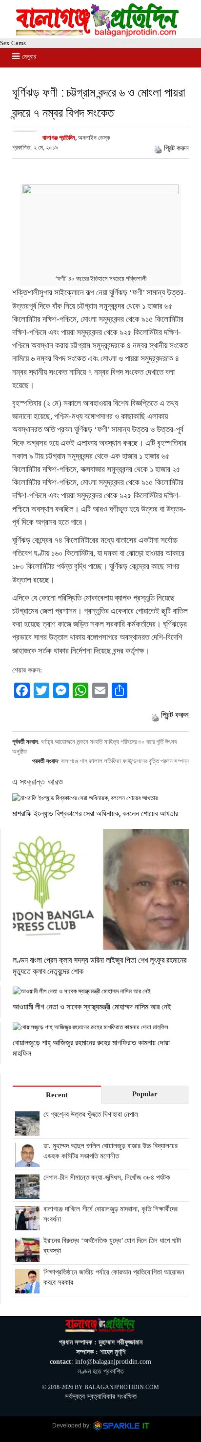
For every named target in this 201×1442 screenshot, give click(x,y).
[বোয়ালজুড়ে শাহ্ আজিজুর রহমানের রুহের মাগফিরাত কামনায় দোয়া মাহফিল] (101, 1027)
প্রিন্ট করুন (176, 148)
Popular (145, 1094)
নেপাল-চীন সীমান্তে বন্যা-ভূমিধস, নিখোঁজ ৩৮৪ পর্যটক (106, 1177)
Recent (57, 1095)
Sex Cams (13, 43)
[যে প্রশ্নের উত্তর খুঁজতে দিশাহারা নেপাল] (27, 1130)
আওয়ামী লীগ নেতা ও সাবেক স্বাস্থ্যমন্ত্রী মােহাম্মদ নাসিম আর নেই (92, 1006)
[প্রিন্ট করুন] (158, 148)
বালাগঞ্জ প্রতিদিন (58, 137)
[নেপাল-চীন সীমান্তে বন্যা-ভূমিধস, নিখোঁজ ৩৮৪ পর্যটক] (27, 1193)
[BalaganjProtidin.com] (98, 34)
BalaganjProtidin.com (121, 1387)
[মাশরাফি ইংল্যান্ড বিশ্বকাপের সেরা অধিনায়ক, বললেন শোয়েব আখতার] (100, 798)
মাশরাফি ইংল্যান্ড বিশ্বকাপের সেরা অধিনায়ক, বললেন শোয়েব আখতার (95, 813)
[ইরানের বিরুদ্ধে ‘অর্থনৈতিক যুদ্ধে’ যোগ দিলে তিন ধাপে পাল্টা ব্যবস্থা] (27, 1256)
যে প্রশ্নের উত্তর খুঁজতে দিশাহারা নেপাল (90, 1114)
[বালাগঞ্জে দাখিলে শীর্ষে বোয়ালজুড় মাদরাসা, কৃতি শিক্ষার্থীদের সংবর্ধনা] (27, 1225)
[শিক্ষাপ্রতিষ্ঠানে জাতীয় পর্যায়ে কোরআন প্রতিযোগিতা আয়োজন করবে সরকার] (27, 1288)
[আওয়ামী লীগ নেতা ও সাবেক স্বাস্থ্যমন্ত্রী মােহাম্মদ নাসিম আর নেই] (101, 991)
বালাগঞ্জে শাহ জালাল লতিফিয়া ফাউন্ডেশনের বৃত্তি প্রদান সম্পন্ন (125, 761)
